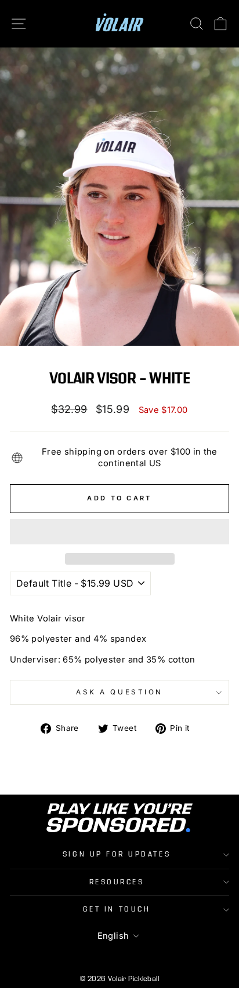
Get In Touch (116, 909)
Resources (116, 882)
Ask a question (119, 692)
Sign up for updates (117, 854)
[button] (119, 531)
